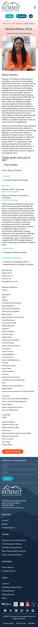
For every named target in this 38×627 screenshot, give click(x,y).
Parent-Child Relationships (10, 360)
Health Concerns (7, 351)
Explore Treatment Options (12, 555)
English (4, 417)
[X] (10, 610)
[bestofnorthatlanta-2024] (27, 604)
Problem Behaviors (8, 371)
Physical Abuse (7, 368)
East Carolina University (11, 192)
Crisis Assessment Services (12, 544)
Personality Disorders (9, 365)
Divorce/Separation (8, 331)
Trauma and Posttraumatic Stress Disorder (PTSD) (18, 391)
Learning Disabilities (8, 354)
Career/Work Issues (8, 320)
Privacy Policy (8, 623)
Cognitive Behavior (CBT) (10, 424)
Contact (5, 520)
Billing (4, 598)
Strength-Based (7, 444)
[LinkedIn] (16, 610)
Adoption (5, 300)
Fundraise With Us (9, 571)
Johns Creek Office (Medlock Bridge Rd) (15, 398)
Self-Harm (5, 374)
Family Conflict (7, 337)
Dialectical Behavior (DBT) (10, 427)
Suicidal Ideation (7, 388)
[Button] (31, 16)
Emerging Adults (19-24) (10, 281)
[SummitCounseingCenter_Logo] (11, 6)
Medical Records (8, 594)
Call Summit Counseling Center (14, 540)
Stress (4, 383)
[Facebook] (5, 610)
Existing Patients (8, 591)
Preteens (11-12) (7, 276)
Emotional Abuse (7, 334)
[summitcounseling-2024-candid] (22, 604)
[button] (34, 7)
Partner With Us (8, 567)
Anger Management (8, 306)
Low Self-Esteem (7, 357)
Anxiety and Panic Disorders (11, 308)
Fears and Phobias (7, 343)
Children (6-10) (7, 273)
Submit (7, 478)
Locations (5, 583)
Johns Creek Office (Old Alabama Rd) (14, 401)
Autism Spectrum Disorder (10, 311)
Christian (4, 290)
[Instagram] (21, 610)
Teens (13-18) (6, 279)
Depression (5, 328)
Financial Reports (8, 528)
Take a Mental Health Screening (13, 551)
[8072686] (33, 604)
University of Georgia (10, 200)
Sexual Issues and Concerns (11, 377)
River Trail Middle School (10, 410)
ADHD (4, 297)
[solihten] (6, 604)
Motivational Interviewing (10, 436)
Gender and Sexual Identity (10, 346)
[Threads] (27, 610)
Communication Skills (9, 323)
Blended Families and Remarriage (12, 317)
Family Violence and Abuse (10, 340)
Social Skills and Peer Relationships (13, 380)
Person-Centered (7, 439)
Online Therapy (7, 404)
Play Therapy (6, 442)
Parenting (5, 363)
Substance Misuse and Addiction (12, 386)
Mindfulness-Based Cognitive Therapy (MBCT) (17, 433)
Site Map (31, 623)
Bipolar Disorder (7, 314)
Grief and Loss (6, 348)
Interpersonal (6, 430)
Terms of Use (21, 623)
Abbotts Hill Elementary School (12, 407)
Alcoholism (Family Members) (11, 303)
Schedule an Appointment (12, 547)
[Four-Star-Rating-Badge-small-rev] (16, 604)
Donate (4, 524)
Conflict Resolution (8, 326)
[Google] (32, 610)
